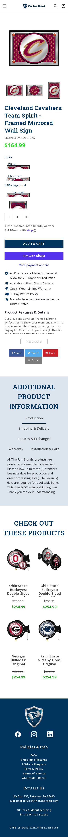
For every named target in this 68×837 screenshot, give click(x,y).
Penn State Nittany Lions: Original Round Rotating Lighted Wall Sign (49, 660)
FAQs (34, 755)
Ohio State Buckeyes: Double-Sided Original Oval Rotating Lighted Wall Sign (49, 590)
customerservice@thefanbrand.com (34, 800)
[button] (5, 6)
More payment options (34, 265)
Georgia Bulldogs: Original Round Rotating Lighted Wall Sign (18, 660)
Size (7, 185)
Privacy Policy (34, 768)
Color (9, 157)
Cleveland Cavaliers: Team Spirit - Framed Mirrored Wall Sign (33, 119)
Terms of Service (34, 773)
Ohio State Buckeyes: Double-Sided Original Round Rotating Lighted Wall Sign (18, 590)
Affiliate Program (34, 764)
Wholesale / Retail (34, 778)
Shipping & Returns (34, 759)
